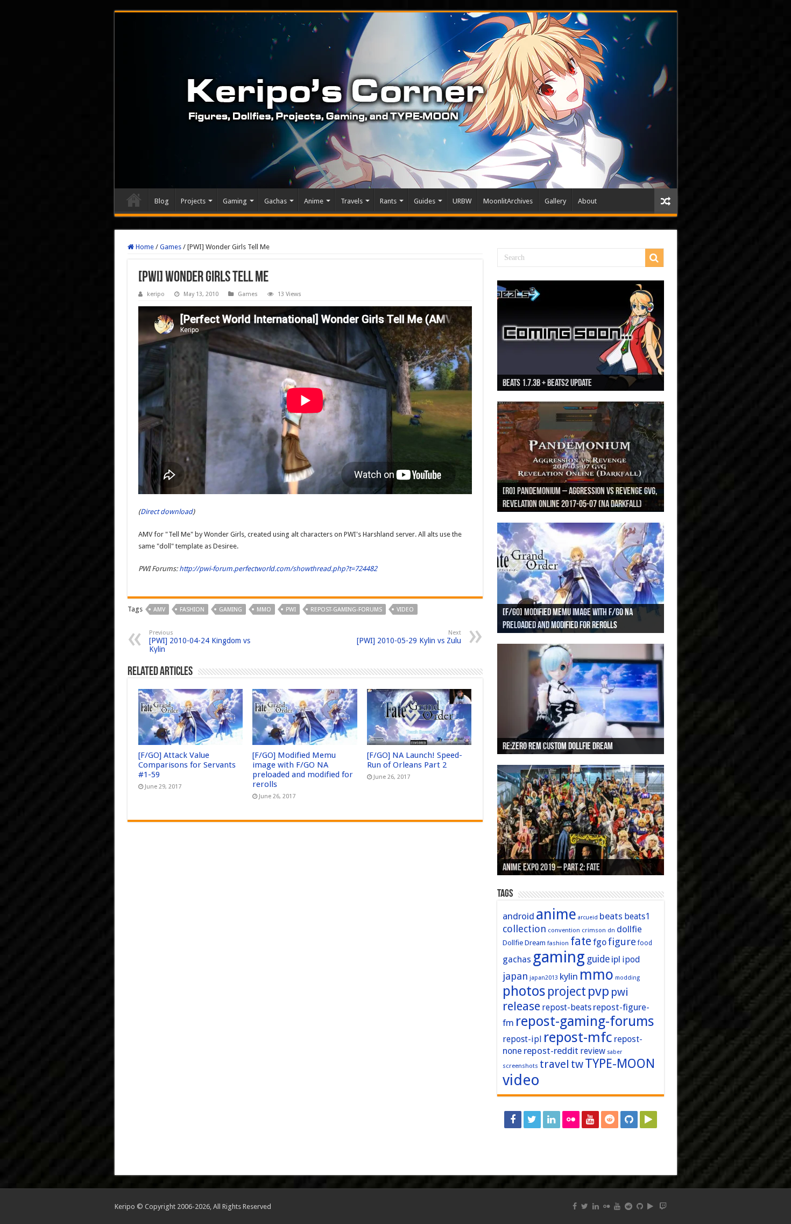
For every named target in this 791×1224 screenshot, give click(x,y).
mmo (264, 609)
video (405, 609)
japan (515, 976)
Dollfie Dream (524, 943)
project (566, 991)
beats (611, 916)
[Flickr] (571, 1119)
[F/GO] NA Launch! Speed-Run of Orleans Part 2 (414, 760)
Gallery (555, 201)
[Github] (629, 1119)
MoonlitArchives (508, 201)
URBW (462, 201)
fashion (192, 609)
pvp (598, 991)
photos (524, 991)
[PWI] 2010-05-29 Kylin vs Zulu (409, 637)
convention (564, 930)
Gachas (275, 201)
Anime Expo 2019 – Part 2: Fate (551, 868)
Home (134, 199)
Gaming (235, 201)
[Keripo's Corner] (396, 100)
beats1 (637, 916)
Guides (424, 201)
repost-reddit (551, 1050)
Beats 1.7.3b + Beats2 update (547, 384)
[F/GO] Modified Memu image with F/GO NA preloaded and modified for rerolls (302, 769)
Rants (388, 201)
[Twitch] (580, 1139)
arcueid (588, 917)
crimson (594, 930)
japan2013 (543, 977)
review (592, 1051)
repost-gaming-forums (346, 609)
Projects (193, 201)
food (645, 943)
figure (622, 941)
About (587, 201)
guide (598, 959)
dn (611, 930)
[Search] (654, 258)
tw (577, 1064)
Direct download (166, 512)
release (521, 1006)
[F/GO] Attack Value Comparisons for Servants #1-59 (187, 764)
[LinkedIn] (551, 1119)
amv (159, 609)
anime (556, 914)
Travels (352, 201)
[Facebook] (512, 1119)
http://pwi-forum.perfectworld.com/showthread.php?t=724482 (278, 569)
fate (580, 941)
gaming (230, 609)
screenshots (520, 1066)
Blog (161, 201)
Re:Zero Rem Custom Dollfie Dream (558, 747)
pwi (291, 609)
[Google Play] (648, 1119)
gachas (517, 959)
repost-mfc (577, 1037)
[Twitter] (532, 1119)
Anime (313, 201)
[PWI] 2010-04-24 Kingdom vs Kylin (199, 641)
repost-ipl (522, 1039)
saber (614, 1052)
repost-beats (566, 1007)
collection (524, 928)
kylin (569, 976)
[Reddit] (609, 1119)
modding (627, 977)
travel (554, 1064)
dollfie (629, 929)
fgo (599, 942)
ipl (615, 959)
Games (170, 247)
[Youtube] (590, 1119)
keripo (156, 294)
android (518, 916)
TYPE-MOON (620, 1063)
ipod (631, 959)
